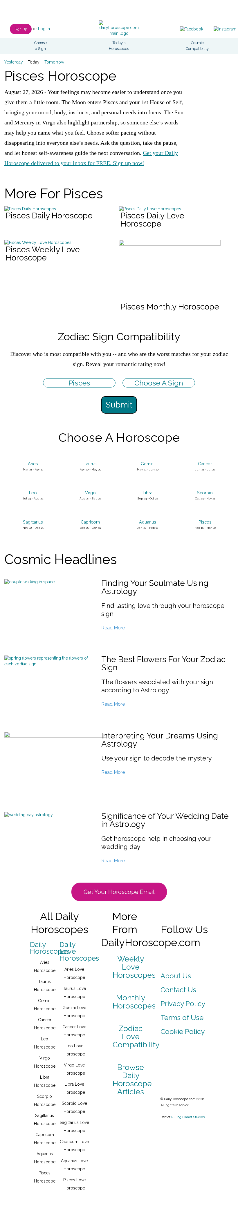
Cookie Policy (183, 1031)
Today (33, 62)
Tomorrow (54, 62)
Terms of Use (182, 1017)
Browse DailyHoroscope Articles (132, 1079)
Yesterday (13, 62)
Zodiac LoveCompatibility (136, 1036)
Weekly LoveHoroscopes (134, 967)
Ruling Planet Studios (188, 1117)
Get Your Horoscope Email (119, 891)
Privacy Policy (183, 1003)
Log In (44, 28)
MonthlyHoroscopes (134, 1001)
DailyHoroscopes (49, 948)
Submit (119, 405)
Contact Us (178, 990)
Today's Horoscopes (119, 46)
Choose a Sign (40, 46)
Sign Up (21, 29)
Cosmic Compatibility (197, 46)
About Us (176, 976)
